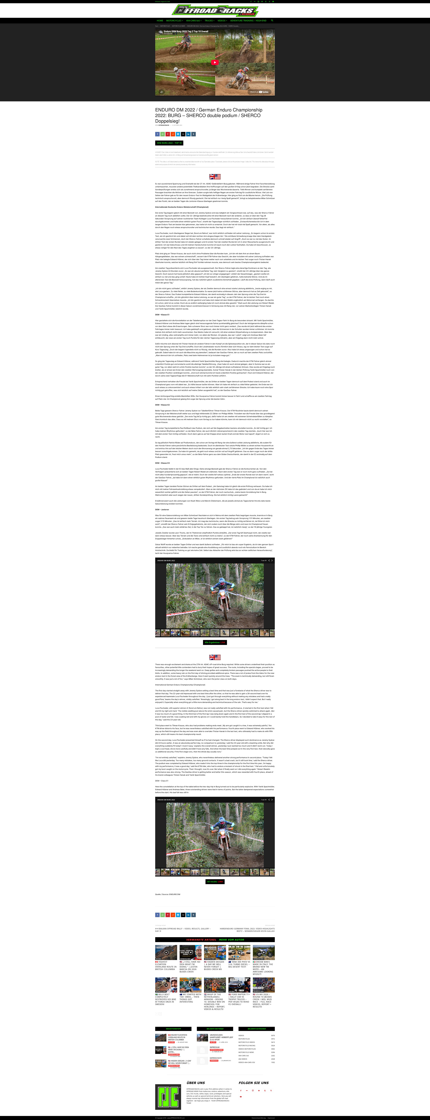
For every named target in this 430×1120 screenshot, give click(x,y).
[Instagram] (258, 1)
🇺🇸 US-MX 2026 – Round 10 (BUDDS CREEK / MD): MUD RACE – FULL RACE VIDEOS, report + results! (262, 1000)
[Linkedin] (188, 134)
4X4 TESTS (213, 1042)
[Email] (183, 134)
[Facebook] (251, 1)
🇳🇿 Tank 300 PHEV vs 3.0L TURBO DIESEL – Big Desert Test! (239, 964)
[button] (272, 21)
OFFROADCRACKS (163, 125)
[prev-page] (156, 1013)
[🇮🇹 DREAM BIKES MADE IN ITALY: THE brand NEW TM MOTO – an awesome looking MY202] (264, 952)
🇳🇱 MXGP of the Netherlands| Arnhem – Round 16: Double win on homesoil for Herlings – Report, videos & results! (214, 1001)
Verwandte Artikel (201, 940)
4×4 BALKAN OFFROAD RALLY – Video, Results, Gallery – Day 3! (183, 930)
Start (156, 26)
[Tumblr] (265, 1)
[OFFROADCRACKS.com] (215, 10)
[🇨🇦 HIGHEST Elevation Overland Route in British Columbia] (166, 952)
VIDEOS (221, 20)
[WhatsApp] (162, 134)
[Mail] (262, 1)
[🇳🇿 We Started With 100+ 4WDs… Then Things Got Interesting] (191, 985)
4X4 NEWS (158, 959)
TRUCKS (209, 20)
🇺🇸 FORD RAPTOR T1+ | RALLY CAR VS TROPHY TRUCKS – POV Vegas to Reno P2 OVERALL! (239, 999)
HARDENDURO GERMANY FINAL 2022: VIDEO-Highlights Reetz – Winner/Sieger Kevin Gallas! (247, 930)
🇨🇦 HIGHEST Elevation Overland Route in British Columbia (166, 965)
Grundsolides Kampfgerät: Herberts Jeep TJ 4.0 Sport (221, 1037)
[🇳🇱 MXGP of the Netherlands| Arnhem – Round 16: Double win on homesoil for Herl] (215, 985)
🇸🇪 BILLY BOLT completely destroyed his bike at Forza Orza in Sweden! (165, 999)
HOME (160, 20)
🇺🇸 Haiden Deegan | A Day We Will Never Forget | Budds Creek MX (214, 965)
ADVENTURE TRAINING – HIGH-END (248, 20)
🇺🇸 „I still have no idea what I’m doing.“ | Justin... (178, 1049)
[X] (269, 1)
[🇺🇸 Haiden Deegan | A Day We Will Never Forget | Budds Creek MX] (215, 952)
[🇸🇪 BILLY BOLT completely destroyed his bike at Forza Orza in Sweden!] (166, 985)
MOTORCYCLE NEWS (178, 26)
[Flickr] (254, 1)
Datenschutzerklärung (259, 1118)
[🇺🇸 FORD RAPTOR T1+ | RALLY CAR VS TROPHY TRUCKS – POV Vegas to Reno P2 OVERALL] (239, 985)
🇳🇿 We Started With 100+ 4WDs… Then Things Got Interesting (190, 998)
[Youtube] (273, 1)
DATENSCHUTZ (216, 1058)
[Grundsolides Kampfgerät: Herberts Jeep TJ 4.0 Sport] (202, 1038)
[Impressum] (202, 1050)
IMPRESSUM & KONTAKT (217, 1049)
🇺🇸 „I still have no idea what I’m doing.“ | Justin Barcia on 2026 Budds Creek (190, 967)
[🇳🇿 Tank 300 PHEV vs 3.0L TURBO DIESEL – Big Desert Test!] (239, 952)
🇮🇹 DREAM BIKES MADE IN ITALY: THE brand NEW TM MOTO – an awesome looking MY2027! (263, 968)
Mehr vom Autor (231, 940)
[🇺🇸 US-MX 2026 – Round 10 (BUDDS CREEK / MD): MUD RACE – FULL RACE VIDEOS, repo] (264, 985)
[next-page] (160, 1013)
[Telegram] (178, 134)
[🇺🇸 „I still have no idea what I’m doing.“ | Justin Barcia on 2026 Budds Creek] (191, 952)
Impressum (214, 1047)
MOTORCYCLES (173, 20)
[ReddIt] (173, 134)
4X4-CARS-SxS (193, 20)
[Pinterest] (168, 134)
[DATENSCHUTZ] (202, 1061)
